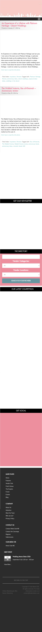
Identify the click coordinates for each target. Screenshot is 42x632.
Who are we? (9, 516)
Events (8, 494)
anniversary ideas (12, 79)
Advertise (8, 510)
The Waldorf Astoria (8, 144)
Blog (7, 497)
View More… (8, 564)
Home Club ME (10, 545)
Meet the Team (10, 513)
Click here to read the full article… (11, 70)
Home (7, 478)
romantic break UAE (19, 146)
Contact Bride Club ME (12, 528)
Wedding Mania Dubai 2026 (21, 557)
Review (4, 79)
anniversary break (33, 144)
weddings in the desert (12, 81)
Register (8, 534)
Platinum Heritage (35, 76)
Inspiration (13, 76)
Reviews (19, 76)
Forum (7, 492)
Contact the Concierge (12, 531)
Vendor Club (9, 483)
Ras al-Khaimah (34, 142)
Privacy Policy (10, 518)
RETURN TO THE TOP (21, 580)
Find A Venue (9, 486)
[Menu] (39, 18)
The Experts (9, 489)
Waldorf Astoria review (21, 144)
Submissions (9, 537)
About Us (8, 507)
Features (8, 480)
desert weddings (23, 79)
